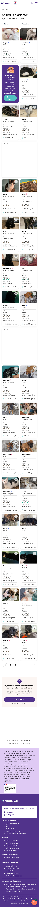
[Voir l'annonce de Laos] (10, 234)
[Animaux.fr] (6, 3)
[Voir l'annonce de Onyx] (10, 45)
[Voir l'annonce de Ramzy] (28, 122)
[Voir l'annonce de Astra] (28, 383)
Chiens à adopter (12, 740)
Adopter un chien (12, 841)
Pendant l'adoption (12, 868)
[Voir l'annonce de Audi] (28, 308)
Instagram (10, 815)
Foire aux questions (13, 831)
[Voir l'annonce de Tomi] (10, 122)
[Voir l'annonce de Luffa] (28, 197)
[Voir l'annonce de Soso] (28, 568)
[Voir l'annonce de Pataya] (10, 605)
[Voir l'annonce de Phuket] (10, 643)
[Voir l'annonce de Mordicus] (28, 45)
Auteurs (8, 826)
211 (34, 665)
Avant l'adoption (11, 866)
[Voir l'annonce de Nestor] (28, 84)
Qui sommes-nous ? (13, 824)
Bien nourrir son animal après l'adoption (20, 890)
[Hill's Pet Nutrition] (14, 3)
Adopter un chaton (12, 848)
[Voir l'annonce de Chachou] (10, 383)
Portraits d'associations (14, 876)
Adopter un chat (11, 846)
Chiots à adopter (25, 740)
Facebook (9, 812)
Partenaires (10, 829)
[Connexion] (32, 3)
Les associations (11, 851)
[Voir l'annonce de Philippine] (10, 457)
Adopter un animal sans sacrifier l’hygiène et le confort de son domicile (21, 885)
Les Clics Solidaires (12, 857)
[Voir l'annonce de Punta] (28, 531)
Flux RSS (13, 897)
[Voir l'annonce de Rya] (28, 605)
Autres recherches (23, 903)
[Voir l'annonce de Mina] (10, 197)
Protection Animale (12, 873)
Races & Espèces (25, 899)
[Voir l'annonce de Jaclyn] (28, 234)
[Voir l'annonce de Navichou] (28, 420)
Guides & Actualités (15, 899)
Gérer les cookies (31, 897)
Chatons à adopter (25, 743)
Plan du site (6, 899)
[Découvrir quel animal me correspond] (10, 84)
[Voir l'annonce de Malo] (28, 271)
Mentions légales (21, 897)
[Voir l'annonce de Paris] (28, 643)
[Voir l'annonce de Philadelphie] (28, 457)
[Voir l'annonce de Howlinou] (10, 494)
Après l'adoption (11, 871)
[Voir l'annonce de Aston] (10, 420)
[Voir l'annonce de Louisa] (28, 494)
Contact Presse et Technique (16, 834)
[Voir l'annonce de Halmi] (10, 308)
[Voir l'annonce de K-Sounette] (10, 271)
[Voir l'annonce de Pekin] (10, 531)
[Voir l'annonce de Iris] (10, 568)
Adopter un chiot (12, 843)
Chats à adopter (13, 743)
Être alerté (20, 699)
